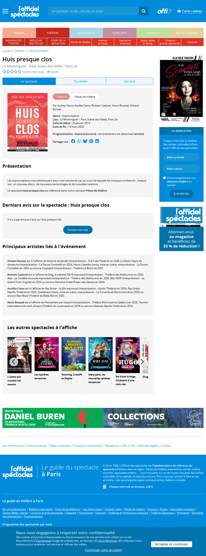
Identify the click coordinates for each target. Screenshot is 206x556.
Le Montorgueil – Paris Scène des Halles (83, 119)
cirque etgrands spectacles (170, 42)
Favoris (54, 72)
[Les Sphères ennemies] (46, 354)
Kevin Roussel (15, 302)
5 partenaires (43, 541)
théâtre (53, 33)
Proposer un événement (87, 445)
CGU (132, 445)
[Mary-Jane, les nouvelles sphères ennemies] (101, 354)
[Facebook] (73, 142)
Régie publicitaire (60, 445)
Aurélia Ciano (16, 288)
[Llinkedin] (97, 142)
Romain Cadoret (17, 274)
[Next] (141, 361)
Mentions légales (148, 445)
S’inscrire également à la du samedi (181, 181)
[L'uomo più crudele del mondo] (19, 355)
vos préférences (107, 541)
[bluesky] (85, 142)
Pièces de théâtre (96, 190)
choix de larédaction (58, 42)
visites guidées (187, 33)
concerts (119, 33)
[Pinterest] (91, 142)
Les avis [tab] (129, 81)
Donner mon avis (78, 230)
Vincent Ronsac (16, 261)
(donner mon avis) (33, 72)
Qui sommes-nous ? (14, 445)
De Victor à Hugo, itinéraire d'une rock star (126, 380)
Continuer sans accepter (103, 550)
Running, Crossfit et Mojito (72, 376)
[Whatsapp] (79, 142)
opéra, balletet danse (147, 42)
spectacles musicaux (125, 42)
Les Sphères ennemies (41, 376)
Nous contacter (38, 445)
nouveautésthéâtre (14, 42)
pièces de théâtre (80, 42)
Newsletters (112, 445)
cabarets (192, 42)
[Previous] (13, 361)
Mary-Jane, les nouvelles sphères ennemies (99, 378)
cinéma (19, 33)
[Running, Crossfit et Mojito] (74, 354)
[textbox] (93, 11)
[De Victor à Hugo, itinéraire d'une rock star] (128, 355)
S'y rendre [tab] (81, 81)
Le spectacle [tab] (29, 81)
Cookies (166, 445)
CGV (124, 445)
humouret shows (103, 42)
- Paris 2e (39, 66)
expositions (86, 33)
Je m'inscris (181, 194)
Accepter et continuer (171, 544)
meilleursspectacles (36, 42)
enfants (153, 33)
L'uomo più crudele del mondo (14, 380)
